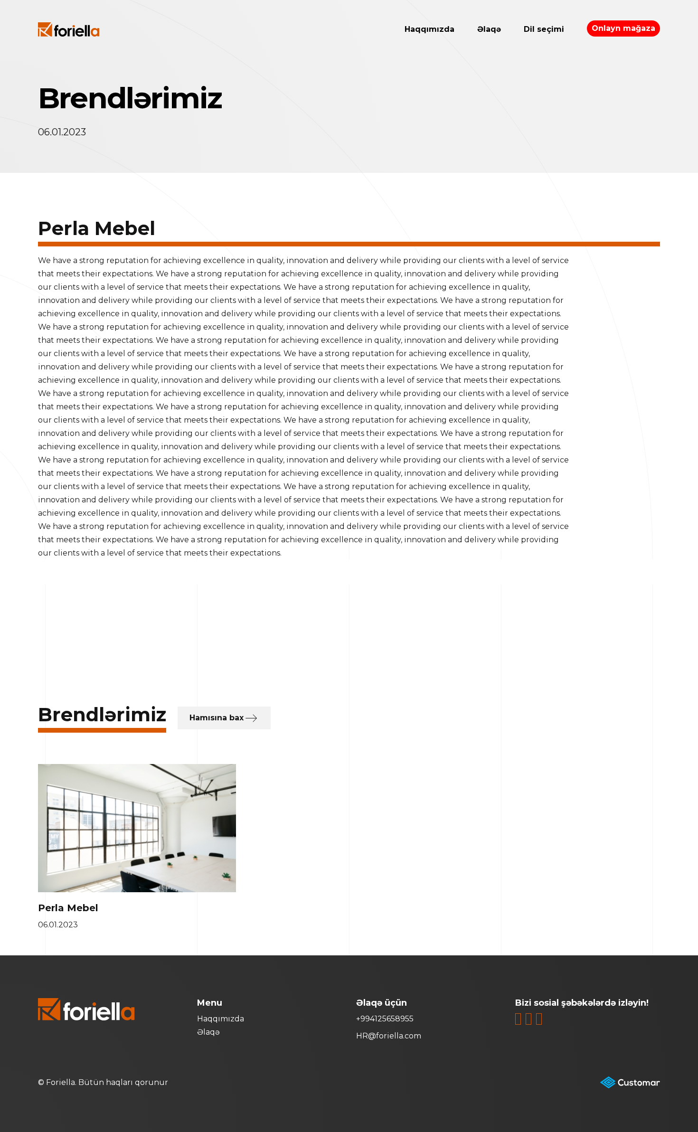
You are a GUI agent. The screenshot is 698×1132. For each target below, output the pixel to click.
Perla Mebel (68, 908)
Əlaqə (489, 29)
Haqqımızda (429, 29)
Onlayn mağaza (623, 28)
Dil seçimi (544, 29)
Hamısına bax (216, 717)
